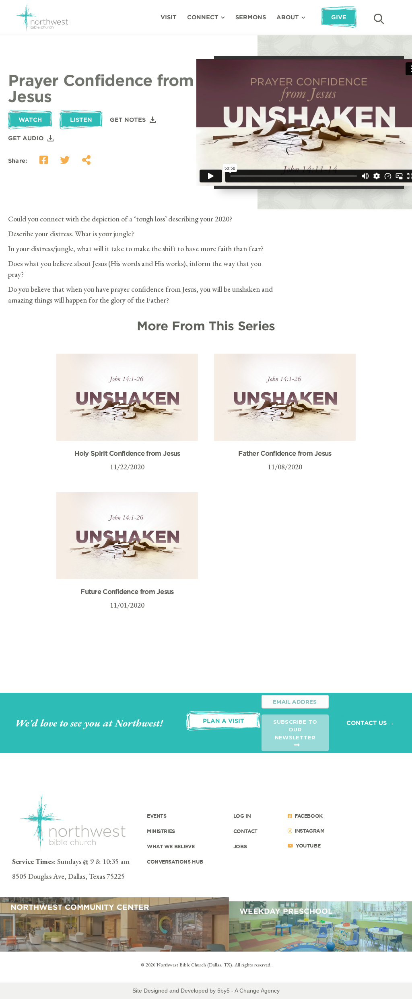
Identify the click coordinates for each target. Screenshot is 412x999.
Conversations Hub (175, 861)
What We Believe (171, 846)
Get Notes (128, 119)
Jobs (240, 846)
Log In (242, 816)
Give (338, 17)
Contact (245, 831)
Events (156, 816)
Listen (81, 119)
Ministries (161, 831)
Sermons (250, 17)
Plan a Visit (223, 720)
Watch (30, 119)
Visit (169, 17)
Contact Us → (370, 722)
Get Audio (25, 138)
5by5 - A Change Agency (248, 990)
